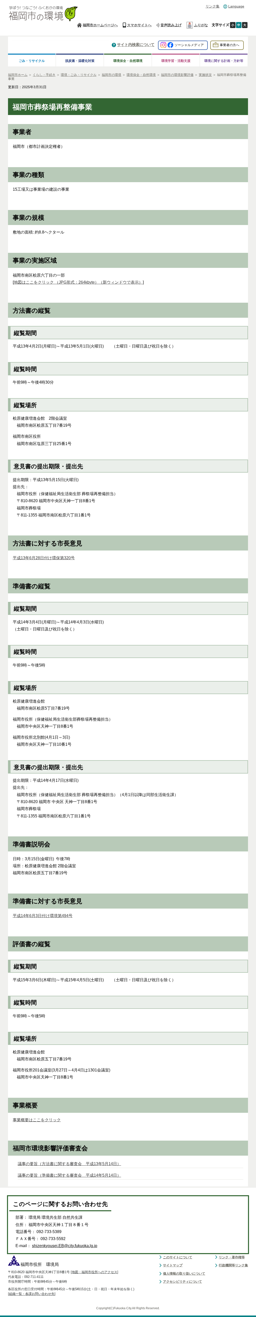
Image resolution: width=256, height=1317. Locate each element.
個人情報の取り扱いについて (184, 1273)
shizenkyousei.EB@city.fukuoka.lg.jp (64, 1246)
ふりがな (201, 25)
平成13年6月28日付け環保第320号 (44, 558)
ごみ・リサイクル (32, 61)
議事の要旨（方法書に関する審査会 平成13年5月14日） (69, 1164)
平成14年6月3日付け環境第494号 (42, 916)
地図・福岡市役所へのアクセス (94, 1272)
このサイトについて (177, 1257)
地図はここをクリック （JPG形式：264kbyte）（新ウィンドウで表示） (78, 282)
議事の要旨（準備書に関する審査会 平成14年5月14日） (69, 1175)
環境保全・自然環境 (127, 61)
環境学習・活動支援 (175, 61)
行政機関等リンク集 (233, 1265)
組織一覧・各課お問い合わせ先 (31, 1294)
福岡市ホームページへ (100, 25)
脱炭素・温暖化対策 (79, 61)
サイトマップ (172, 1265)
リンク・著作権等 (232, 1257)
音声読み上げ (171, 25)
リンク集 (213, 6)
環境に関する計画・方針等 (223, 61)
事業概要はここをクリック (37, 1120)
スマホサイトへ (139, 25)
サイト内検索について (135, 45)
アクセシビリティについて (182, 1281)
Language (236, 6)
